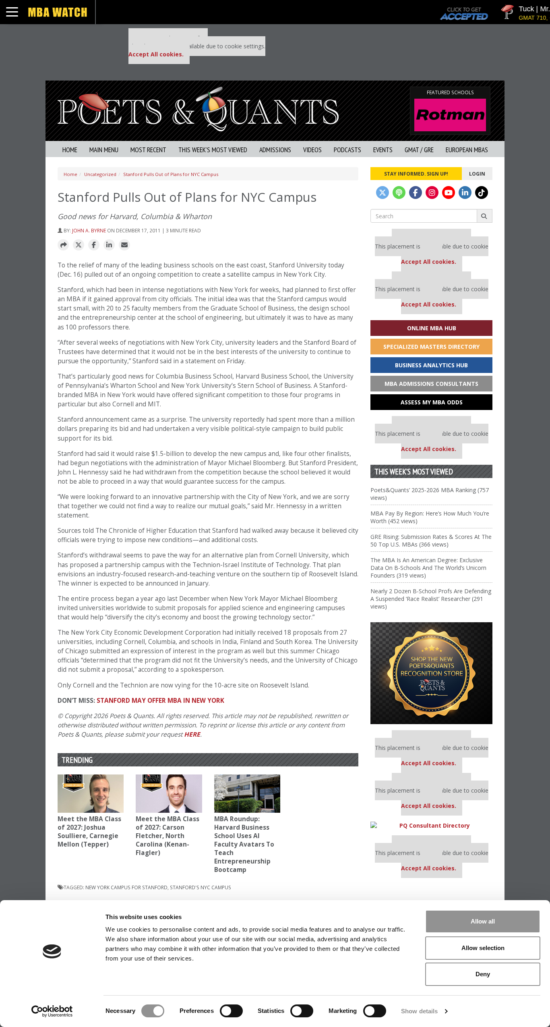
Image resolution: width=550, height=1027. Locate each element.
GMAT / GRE (419, 149)
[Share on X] (78, 245)
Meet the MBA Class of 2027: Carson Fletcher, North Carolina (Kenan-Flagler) (167, 836)
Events (383, 149)
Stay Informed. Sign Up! (416, 173)
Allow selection (483, 947)
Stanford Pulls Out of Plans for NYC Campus (170, 174)
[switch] (231, 1010)
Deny (483, 974)
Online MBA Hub (431, 328)
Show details (419, 1011)
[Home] (198, 108)
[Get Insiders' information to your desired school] (431, 673)
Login (477, 173)
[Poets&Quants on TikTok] (481, 192)
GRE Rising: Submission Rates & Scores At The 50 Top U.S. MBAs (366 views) (431, 540)
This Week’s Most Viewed (212, 149)
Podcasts (347, 149)
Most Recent (148, 149)
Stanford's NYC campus (200, 887)
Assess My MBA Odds (432, 402)
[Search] (484, 216)
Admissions (275, 149)
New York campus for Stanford (126, 887)
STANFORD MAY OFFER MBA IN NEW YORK (160, 700)
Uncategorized (100, 174)
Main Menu (103, 149)
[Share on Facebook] (93, 245)
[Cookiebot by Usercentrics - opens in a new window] (52, 1011)
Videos (312, 149)
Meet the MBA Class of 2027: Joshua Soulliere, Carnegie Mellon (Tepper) (89, 832)
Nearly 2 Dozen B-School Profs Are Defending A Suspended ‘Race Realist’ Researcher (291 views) (430, 598)
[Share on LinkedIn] (109, 245)
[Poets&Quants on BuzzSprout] (399, 192)
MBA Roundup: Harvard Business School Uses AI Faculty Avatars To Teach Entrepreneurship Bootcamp (244, 844)
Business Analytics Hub (431, 365)
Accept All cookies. (156, 54)
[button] (63, 245)
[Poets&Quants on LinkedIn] (465, 192)
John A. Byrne (89, 230)
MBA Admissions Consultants (431, 383)
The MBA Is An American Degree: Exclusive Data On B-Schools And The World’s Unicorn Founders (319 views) (428, 567)
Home (69, 149)
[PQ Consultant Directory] (431, 825)
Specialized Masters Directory (431, 346)
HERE (192, 734)
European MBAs (467, 149)
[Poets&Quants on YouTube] (448, 192)
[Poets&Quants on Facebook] (415, 192)
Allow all (483, 921)
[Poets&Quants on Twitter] (382, 192)
